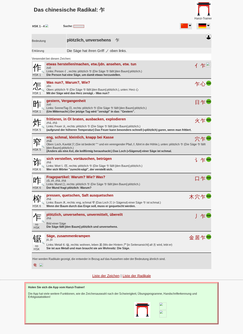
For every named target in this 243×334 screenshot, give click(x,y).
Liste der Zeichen (106, 276)
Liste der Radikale (137, 276)
